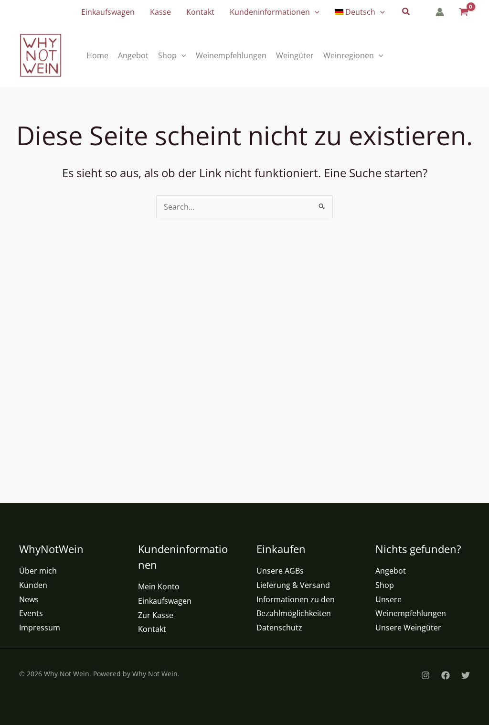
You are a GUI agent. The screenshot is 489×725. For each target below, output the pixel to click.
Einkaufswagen (164, 601)
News (29, 599)
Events (31, 613)
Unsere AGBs (280, 570)
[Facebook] (445, 675)
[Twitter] (465, 675)
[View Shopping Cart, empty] (463, 12)
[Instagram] (425, 675)
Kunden (33, 585)
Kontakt (152, 629)
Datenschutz (279, 627)
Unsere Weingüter (408, 627)
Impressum (39, 627)
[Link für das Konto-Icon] (440, 12)
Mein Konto (159, 586)
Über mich (38, 570)
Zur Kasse (155, 615)
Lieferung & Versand (293, 585)
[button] (314, 12)
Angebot (390, 570)
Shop (384, 585)
